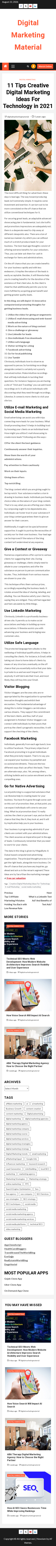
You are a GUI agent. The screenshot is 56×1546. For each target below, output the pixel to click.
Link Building (30, 1169)
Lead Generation (13, 1169)
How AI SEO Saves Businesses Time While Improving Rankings (26, 1509)
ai (27, 1103)
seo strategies (12, 1199)
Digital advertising (35, 1113)
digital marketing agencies (37, 1118)
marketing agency (27, 1174)
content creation (33, 1108)
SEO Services (43, 1194)
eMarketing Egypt (14, 1159)
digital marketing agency (17, 1123)
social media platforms (16, 1224)
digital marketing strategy (17, 1149)
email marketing (39, 1154)
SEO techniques (13, 1204)
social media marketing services (20, 1219)
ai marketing (37, 1103)
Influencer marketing (15, 1164)
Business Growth (14, 1108)
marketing (10, 1174)
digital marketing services (17, 1139)
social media (30, 1204)
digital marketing (13, 1118)
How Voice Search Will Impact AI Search (28, 1015)
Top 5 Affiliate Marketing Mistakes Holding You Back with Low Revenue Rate (15, 900)
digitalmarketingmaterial (18, 116)
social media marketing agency (19, 1214)
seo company (26, 1194)
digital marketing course (16, 1134)
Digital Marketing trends (17, 1154)
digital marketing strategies (18, 1144)
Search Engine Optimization (18, 1189)
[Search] (28, 66)
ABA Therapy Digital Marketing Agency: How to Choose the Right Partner (27, 1065)
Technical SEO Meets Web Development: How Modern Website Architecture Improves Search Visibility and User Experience (27, 963)
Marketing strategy (38, 1179)
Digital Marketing (27, 79)
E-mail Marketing (12, 887)
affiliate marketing (14, 1103)
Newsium (41, 1538)
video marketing (13, 1229)
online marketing (13, 1184)
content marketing (14, 1113)
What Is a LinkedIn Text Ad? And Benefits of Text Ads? (40, 898)
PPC (27, 1184)
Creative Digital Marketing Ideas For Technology (29, 884)
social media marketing (31, 887)
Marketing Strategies (15, 1179)
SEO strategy (29, 1199)
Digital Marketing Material (28, 35)
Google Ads (31, 1159)
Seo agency (11, 1194)
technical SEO (36, 1224)
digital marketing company (17, 1129)
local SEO (45, 1169)
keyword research (37, 1164)
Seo (36, 1189)
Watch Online (45, 66)
